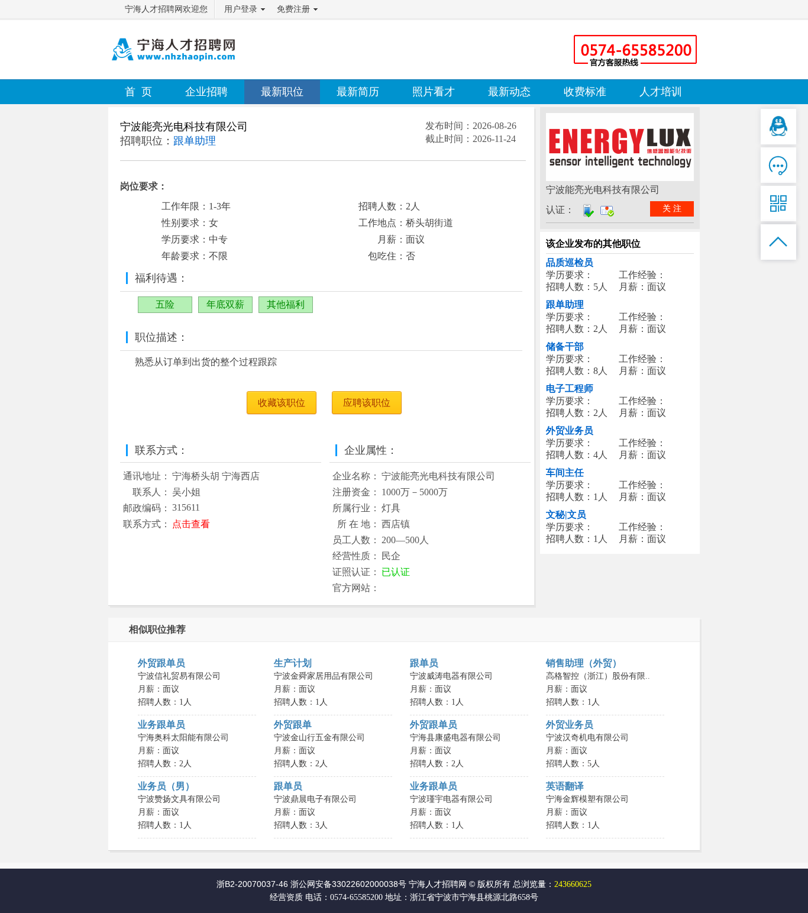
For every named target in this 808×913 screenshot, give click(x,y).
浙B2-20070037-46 (252, 884)
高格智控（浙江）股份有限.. (598, 676)
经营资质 (286, 897)
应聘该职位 (366, 403)
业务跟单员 (161, 725)
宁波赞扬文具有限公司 (179, 799)
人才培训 (660, 92)
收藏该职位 (281, 403)
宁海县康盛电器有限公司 (455, 737)
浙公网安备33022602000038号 (348, 884)
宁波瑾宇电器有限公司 (451, 799)
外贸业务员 (569, 430)
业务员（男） (166, 786)
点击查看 (191, 524)
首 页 (138, 92)
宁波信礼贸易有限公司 (179, 676)
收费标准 (585, 92)
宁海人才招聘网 (438, 884)
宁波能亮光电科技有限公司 (184, 127)
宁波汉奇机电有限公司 (587, 737)
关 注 (671, 208)
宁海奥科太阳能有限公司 (183, 737)
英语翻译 (565, 786)
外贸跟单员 (161, 663)
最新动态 (509, 92)
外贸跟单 (293, 725)
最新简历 (358, 92)
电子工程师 (569, 388)
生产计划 (293, 663)
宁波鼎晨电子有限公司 (315, 799)
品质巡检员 (569, 262)
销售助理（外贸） (584, 663)
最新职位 (282, 92)
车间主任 (565, 472)
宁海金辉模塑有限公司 (587, 799)
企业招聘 (206, 92)
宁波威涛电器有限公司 (451, 676)
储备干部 (565, 346)
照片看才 (433, 92)
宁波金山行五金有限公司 (319, 737)
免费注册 (293, 9)
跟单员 (424, 663)
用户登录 (240, 9)
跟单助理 (565, 304)
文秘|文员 (566, 514)
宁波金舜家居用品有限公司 (323, 676)
